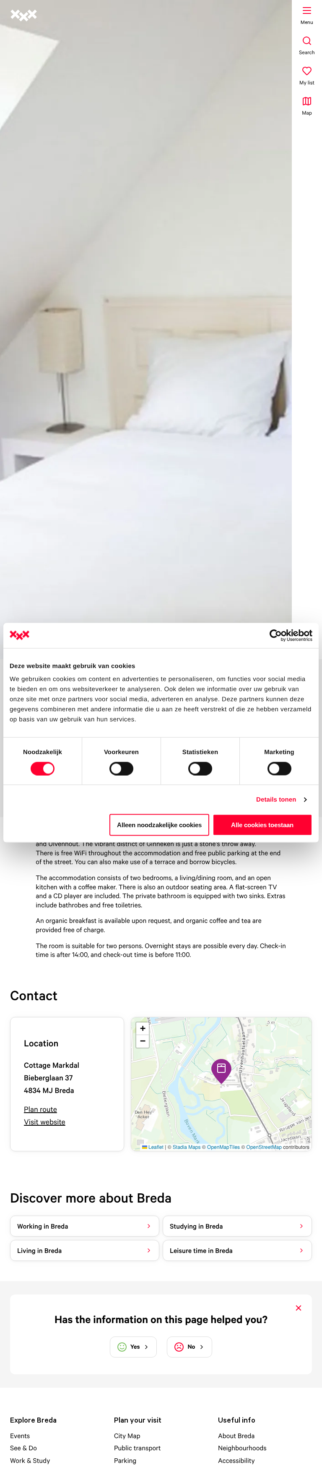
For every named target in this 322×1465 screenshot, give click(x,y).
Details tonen (276, 799)
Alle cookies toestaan (262, 824)
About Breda (236, 1435)
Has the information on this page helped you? (161, 1319)
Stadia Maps (187, 1147)
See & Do (23, 1448)
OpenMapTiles (223, 1147)
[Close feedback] (298, 1308)
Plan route (40, 1109)
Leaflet (155, 1147)
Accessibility (236, 1460)
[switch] (121, 768)
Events (20, 1435)
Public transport (137, 1448)
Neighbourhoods (242, 1448)
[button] (221, 1071)
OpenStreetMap (264, 1147)
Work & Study (30, 1460)
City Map (127, 1435)
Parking (125, 1460)
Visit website (44, 1122)
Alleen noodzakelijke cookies (159, 824)
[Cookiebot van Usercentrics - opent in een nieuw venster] (275, 635)
